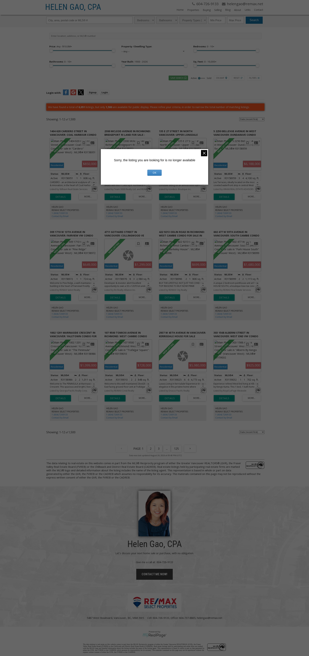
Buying (207, 10)
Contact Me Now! (154, 574)
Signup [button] (93, 92)
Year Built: (134, 61)
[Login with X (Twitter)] (81, 94)
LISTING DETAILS (60, 197)
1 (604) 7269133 (60, 213)
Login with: (53, 92)
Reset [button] (237, 77)
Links (248, 9)
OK (154, 172)
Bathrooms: (60, 61)
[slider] (51, 50)
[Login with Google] (73, 94)
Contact (258, 9)
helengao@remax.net (209, 618)
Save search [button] (176, 77)
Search (254, 20)
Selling (218, 10)
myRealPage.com (155, 635)
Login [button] (105, 92)
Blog (227, 9)
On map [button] (220, 77)
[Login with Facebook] (66, 94)
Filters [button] (253, 77)
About (237, 10)
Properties (193, 10)
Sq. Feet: (204, 61)
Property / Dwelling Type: (136, 46)
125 (176, 449)
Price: (60, 46)
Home (180, 9)
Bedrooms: (203, 46)
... (167, 449)
